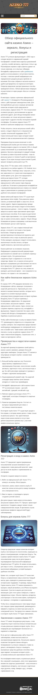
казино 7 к (7, 100)
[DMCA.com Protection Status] (26, 690)
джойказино (29, 71)
